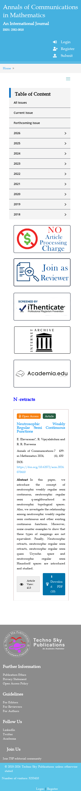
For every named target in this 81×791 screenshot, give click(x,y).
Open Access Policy (15, 683)
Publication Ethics (14, 675)
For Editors (10, 702)
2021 (41, 183)
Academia (9, 738)
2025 (41, 143)
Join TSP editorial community (22, 758)
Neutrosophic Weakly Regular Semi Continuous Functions (41, 428)
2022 (41, 173)
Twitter (8, 734)
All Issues (20, 102)
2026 (41, 133)
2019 (41, 204)
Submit (67, 55)
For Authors (11, 711)
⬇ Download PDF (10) (56, 584)
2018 (41, 214)
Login (65, 42)
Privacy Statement (15, 679)
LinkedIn (9, 730)
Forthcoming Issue (27, 123)
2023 (41, 163)
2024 (41, 153)
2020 (41, 194)
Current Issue (23, 113)
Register (68, 48)
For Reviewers (12, 706)
